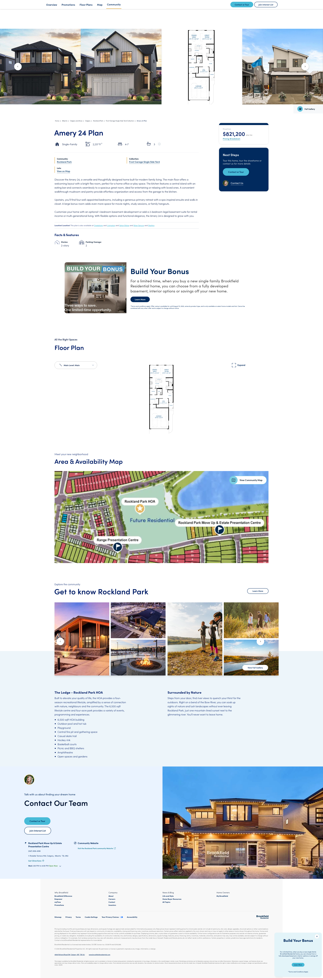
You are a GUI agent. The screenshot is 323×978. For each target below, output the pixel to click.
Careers (112, 899)
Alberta (64, 121)
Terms (78, 917)
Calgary (87, 121)
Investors (112, 905)
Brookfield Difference (63, 896)
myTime (58, 902)
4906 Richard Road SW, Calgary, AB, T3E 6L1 (70, 954)
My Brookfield (222, 896)
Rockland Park (98, 121)
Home (57, 121)
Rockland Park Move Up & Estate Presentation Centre (45, 844)
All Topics (166, 902)
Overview (51, 4)
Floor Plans (86, 4)
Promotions (68, 4)
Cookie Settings (91, 917)
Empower (58, 899)
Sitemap (58, 917)
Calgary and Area (76, 121)
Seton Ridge (124, 225)
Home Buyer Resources (172, 899)
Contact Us (237, 183)
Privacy (68, 917)
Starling (151, 225)
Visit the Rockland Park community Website (95, 848)
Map (99, 4)
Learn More (140, 299)
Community (114, 4)
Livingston (111, 225)
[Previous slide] (60, 641)
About (111, 896)
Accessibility (132, 917)
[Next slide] (305, 66)
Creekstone (98, 225)
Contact (112, 902)
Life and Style (168, 896)
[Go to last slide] (18, 66)
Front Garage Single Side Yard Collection (120, 121)
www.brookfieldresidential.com (99, 954)
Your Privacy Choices (110, 917)
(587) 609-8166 (34, 851)
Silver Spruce (138, 225)
